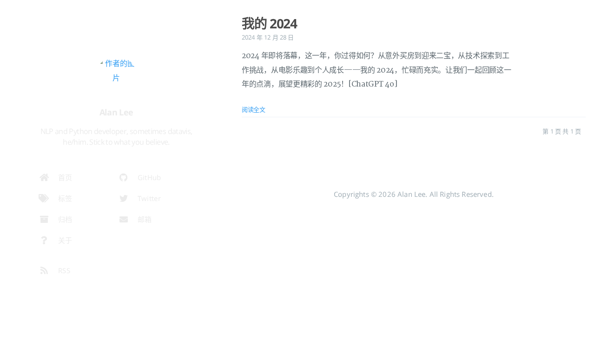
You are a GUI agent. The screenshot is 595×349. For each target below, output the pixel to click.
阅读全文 (253, 109)
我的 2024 (269, 23)
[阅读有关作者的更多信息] (116, 77)
